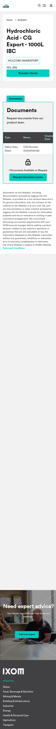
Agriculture (9, 720)
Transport (8, 725)
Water (6, 687)
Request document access (28, 177)
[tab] (16, 99)
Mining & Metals (12, 696)
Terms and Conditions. (14, 248)
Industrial (8, 706)
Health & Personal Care (16, 715)
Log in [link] (52, 5)
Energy (7, 710)
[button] (44, 6)
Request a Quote (28, 73)
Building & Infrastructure (16, 701)
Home (9, 20)
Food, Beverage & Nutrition (18, 691)
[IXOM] (10, 5)
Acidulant (22, 20)
